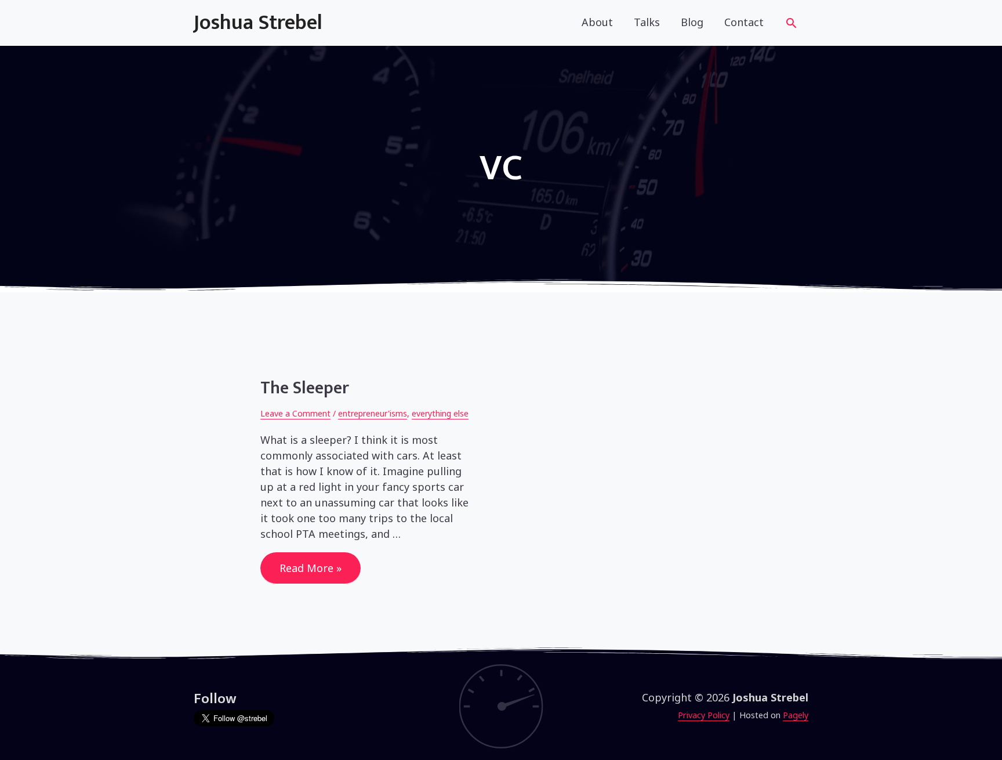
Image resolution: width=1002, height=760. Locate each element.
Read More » (310, 571)
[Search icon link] (791, 25)
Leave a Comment (295, 413)
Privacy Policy (703, 715)
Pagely (795, 715)
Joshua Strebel (258, 22)
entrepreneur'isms (372, 413)
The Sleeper (304, 388)
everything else (440, 413)
